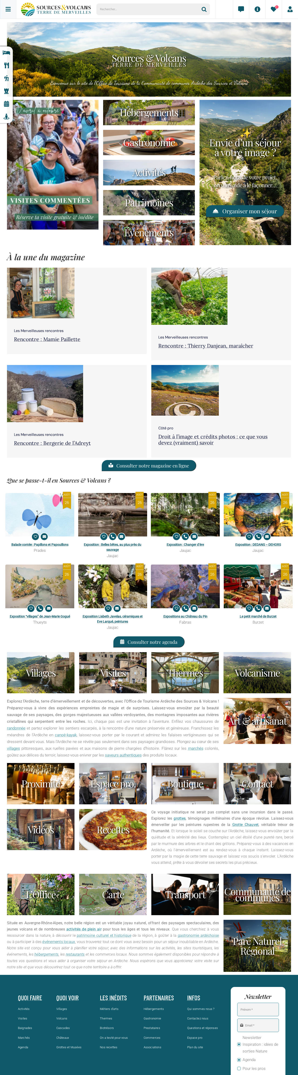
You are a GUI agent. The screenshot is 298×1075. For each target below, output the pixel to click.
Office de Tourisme (113, 83)
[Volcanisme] (257, 672)
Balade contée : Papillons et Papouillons (39, 544)
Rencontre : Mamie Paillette (47, 339)
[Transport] (185, 894)
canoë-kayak (66, 735)
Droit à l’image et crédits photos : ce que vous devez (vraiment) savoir (213, 439)
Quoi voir (67, 998)
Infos (193, 998)
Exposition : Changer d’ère (185, 544)
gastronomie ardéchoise (198, 935)
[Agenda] (6, 104)
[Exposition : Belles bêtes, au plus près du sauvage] (112, 514)
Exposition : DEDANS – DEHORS (258, 544)
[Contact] (241, 9)
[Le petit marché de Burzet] (258, 586)
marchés (195, 748)
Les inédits (113, 998)
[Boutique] (185, 783)
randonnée (16, 728)
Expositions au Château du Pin (185, 616)
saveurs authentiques (123, 755)
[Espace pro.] (290, 9)
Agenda (249, 1059)
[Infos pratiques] (257, 9)
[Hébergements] (6, 52)
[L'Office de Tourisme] (40, 894)
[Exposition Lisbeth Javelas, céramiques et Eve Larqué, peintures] (112, 586)
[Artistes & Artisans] (257, 721)
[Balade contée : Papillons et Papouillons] (39, 514)
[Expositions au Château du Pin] (185, 586)
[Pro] (113, 783)
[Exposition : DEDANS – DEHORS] (258, 514)
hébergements (46, 954)
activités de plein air (84, 929)
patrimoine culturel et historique (104, 935)
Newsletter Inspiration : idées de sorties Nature (260, 1044)
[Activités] (6, 78)
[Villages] (40, 672)
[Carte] (113, 894)
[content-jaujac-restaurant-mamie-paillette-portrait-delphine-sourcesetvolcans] (40, 269)
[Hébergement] (149, 112)
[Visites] (113, 672)
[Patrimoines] (149, 202)
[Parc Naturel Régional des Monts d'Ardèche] (257, 946)
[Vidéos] (40, 829)
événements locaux (58, 942)
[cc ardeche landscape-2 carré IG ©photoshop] (185, 367)
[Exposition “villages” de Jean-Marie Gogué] (39, 586)
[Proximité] (6, 116)
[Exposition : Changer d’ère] (185, 514)
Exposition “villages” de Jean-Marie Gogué (40, 616)
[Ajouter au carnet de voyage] (35, 537)
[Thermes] (185, 672)
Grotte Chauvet (245, 824)
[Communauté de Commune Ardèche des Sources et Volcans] (257, 894)
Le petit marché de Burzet (258, 616)
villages (13, 748)
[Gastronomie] (6, 65)
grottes (180, 818)
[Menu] (8, 9)
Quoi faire (30, 998)
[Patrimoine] (6, 91)
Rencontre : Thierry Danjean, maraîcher (205, 345)
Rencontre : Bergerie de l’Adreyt (52, 443)
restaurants (75, 954)
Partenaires (159, 998)
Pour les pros (254, 1068)
